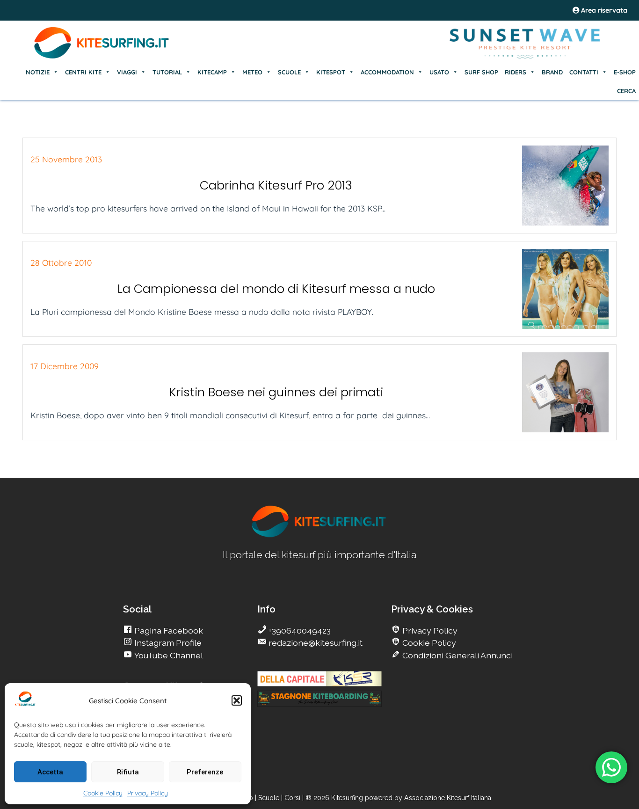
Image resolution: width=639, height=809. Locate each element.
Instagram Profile (167, 643)
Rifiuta (128, 772)
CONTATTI (583, 72)
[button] (236, 700)
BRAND (552, 72)
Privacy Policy (147, 793)
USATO (439, 72)
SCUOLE (289, 72)
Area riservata (603, 10)
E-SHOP (625, 72)
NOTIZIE (38, 72)
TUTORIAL (167, 72)
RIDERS (515, 72)
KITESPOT (330, 72)
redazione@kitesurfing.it (315, 643)
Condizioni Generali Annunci (456, 655)
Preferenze (205, 772)
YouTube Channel (167, 655)
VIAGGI (127, 72)
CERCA (626, 91)
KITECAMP (212, 72)
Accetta (50, 772)
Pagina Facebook (167, 630)
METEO (252, 72)
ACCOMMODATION (387, 72)
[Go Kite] (102, 57)
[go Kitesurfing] (319, 535)
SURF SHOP (481, 72)
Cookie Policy (103, 793)
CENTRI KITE (83, 72)
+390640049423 (299, 630)
